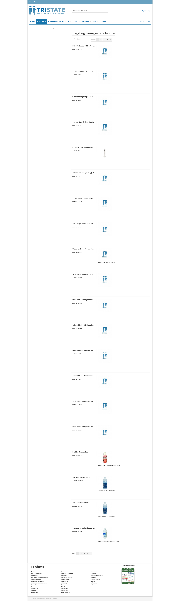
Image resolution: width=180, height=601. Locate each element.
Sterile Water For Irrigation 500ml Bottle (86, 299)
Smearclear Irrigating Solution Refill (84, 528)
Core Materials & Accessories (39, 583)
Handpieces (64, 575)
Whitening (94, 583)
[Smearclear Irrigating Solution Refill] (105, 534)
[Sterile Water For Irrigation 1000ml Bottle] (105, 280)
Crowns (33, 587)
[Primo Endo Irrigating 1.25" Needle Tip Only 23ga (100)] (105, 77)
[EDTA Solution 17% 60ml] (105, 508)
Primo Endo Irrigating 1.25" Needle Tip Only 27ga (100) (91, 96)
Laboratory (64, 583)
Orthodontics (64, 589)
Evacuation (64, 572)
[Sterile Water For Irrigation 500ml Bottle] (105, 305)
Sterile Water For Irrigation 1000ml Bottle (87, 274)
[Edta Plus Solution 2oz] (105, 457)
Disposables (34, 589)
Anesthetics (34, 575)
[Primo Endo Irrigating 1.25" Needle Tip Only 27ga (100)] (105, 102)
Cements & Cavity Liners (37, 581)
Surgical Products (95, 579)
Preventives (94, 572)
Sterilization (94, 577)
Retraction (94, 573)
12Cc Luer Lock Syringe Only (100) (84, 122)
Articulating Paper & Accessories (39, 577)
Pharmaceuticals (65, 592)
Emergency (34, 590)
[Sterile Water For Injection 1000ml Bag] (105, 407)
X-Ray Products (95, 585)
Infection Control (65, 579)
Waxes (93, 581)
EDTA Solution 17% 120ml (81, 477)
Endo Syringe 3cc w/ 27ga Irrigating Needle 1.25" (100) (91, 223)
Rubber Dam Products (97, 575)
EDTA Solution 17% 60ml (80, 502)
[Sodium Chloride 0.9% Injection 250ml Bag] (105, 381)
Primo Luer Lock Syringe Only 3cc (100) (86, 147)
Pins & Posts (64, 590)
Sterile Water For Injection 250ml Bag (85, 426)
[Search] (106, 11)
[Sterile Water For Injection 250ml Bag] (105, 432)
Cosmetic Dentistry (36, 585)
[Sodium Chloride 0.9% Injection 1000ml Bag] (105, 331)
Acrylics (33, 572)
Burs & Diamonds (36, 579)
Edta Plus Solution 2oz (80, 452)
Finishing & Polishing (67, 573)
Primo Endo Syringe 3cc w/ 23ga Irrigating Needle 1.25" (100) (94, 198)
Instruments (64, 581)
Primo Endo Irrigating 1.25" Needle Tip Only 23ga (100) (91, 71)
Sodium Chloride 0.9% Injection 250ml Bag (87, 375)
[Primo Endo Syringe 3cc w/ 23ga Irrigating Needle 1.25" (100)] (105, 204)
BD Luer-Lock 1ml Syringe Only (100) (85, 249)
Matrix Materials (65, 585)
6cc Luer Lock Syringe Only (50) (83, 172)
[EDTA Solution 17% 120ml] (105, 483)
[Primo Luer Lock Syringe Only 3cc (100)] (105, 153)
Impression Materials (66, 577)
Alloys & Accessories (36, 573)
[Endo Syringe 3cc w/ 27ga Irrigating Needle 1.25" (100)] (105, 229)
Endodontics (34, 592)
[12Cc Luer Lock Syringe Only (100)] (105, 128)
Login (149, 11)
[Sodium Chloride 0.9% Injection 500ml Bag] (105, 356)
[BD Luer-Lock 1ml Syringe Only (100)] (105, 254)
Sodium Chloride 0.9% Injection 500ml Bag (87, 350)
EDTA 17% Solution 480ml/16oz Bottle (85, 46)
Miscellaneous (65, 587)
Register (144, 11)
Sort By (73, 39)
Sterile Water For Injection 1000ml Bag (85, 401)
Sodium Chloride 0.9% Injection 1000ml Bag (87, 325)
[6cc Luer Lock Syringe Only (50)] (105, 178)
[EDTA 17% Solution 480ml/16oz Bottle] (105, 51)
